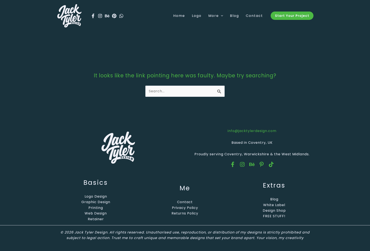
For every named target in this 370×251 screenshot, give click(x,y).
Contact (185, 202)
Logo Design (96, 196)
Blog (274, 199)
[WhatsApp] (121, 16)
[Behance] (107, 16)
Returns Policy (185, 213)
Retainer (96, 219)
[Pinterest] (114, 16)
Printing (95, 207)
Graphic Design (95, 202)
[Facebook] (93, 16)
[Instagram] (100, 16)
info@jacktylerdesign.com (252, 130)
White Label (274, 205)
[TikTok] (271, 164)
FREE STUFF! (274, 216)
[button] (221, 15)
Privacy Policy (185, 207)
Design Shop (274, 210)
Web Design (96, 213)
